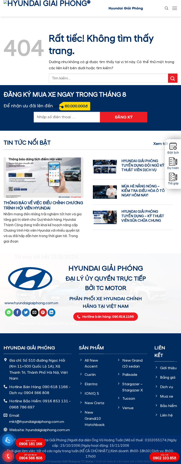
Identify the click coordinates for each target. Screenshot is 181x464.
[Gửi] (172, 78)
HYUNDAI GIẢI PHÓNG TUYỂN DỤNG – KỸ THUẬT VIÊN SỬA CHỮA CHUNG (142, 216)
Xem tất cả (163, 143)
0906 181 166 (30, 443)
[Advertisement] (90, 365)
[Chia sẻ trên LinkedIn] (51, 312)
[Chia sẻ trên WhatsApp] (9, 312)
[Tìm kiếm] (166, 8)
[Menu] (174, 8)
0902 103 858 (164, 457)
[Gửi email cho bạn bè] (34, 312)
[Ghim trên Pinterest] (43, 312)
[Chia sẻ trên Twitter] (26, 312)
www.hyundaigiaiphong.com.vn (31, 303)
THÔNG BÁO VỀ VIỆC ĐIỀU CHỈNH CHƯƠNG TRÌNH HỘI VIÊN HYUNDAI (43, 206)
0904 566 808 (30, 457)
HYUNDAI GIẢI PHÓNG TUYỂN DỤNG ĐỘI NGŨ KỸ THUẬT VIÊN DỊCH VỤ (142, 165)
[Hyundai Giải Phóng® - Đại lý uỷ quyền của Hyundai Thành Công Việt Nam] (54, 8)
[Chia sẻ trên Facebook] (17, 312)
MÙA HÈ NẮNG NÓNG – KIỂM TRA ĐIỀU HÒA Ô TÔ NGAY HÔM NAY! (143, 191)
